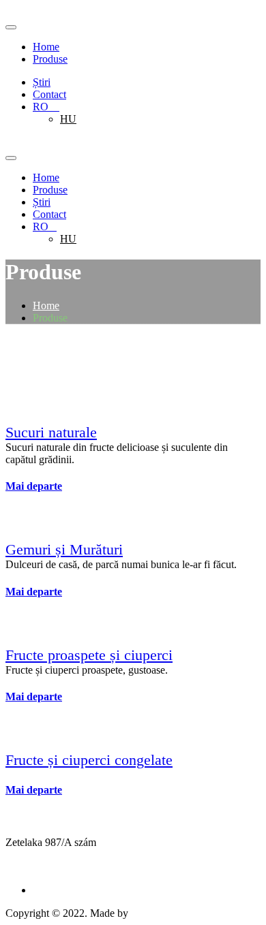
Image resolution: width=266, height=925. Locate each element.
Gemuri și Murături (64, 549)
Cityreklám (157, 913)
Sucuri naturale (51, 432)
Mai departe (33, 486)
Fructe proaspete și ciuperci (89, 654)
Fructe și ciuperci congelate (89, 759)
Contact (49, 94)
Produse (50, 59)
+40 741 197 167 (42, 867)
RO (46, 106)
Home (46, 46)
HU (68, 119)
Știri (41, 82)
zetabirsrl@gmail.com (52, 854)
